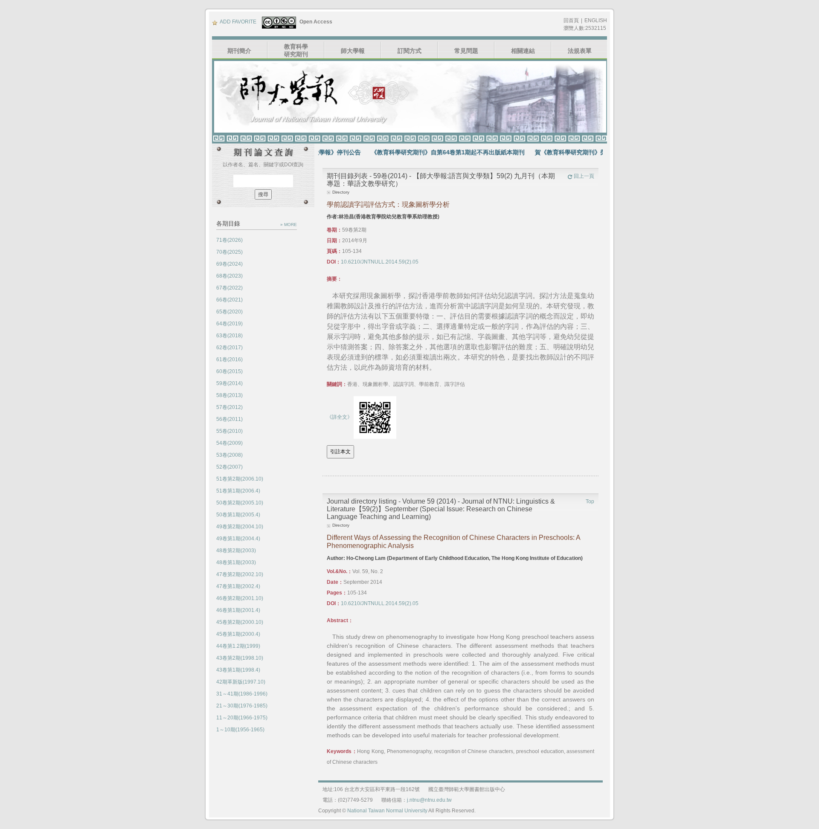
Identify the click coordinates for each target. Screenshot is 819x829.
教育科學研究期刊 (296, 50)
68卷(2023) (229, 276)
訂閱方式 (409, 50)
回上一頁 (584, 176)
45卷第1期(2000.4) (238, 634)
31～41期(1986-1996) (241, 694)
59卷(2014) (229, 383)
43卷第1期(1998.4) (238, 670)
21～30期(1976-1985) (241, 706)
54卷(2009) (229, 443)
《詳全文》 (339, 417)
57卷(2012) (229, 407)
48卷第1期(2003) (236, 562)
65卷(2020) (229, 312)
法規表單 (580, 50)
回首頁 (571, 20)
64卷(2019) (229, 324)
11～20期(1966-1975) (241, 718)
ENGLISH (595, 20)
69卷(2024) (229, 264)
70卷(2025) (229, 252)
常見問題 (466, 50)
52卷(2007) (229, 467)
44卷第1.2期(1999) (238, 646)
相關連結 (523, 50)
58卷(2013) (229, 395)
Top (590, 501)
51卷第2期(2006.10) (239, 479)
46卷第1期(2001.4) (238, 610)
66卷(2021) (229, 300)
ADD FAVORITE (238, 22)
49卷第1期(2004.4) (238, 539)
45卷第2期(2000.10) (239, 622)
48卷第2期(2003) (236, 551)
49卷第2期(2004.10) (239, 527)
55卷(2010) (229, 431)
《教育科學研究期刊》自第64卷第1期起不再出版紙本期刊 (429, 152)
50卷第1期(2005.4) (238, 515)
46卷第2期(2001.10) (239, 598)
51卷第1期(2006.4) (238, 491)
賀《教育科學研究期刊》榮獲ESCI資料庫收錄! (577, 152)
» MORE (288, 224)
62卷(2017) (229, 348)
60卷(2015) (229, 371)
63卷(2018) (229, 336)
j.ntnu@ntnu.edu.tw (429, 800)
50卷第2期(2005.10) (239, 503)
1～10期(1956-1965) (240, 730)
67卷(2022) (229, 288)
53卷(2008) (229, 455)
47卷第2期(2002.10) (239, 574)
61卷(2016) (229, 359)
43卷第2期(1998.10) (239, 658)
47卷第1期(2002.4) (238, 586)
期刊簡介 (239, 50)
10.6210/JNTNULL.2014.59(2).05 (379, 262)
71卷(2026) (229, 240)
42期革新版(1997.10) (240, 682)
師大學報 (353, 50)
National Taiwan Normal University (387, 811)
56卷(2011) (229, 419)
